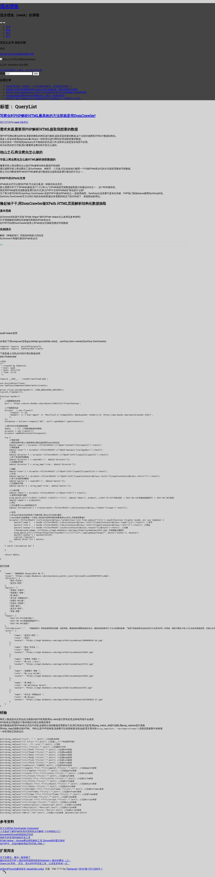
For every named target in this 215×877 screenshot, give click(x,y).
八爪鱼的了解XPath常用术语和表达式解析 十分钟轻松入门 (30, 831)
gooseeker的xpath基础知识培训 (16, 834)
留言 (8, 33)
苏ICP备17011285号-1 (91, 869)
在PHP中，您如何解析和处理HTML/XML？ (22, 843)
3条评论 (24, 122)
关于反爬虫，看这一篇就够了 (15, 857)
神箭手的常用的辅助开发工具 (15, 837)
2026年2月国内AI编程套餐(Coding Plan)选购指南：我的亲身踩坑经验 (42, 89)
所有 (8, 30)
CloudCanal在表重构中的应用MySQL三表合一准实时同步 (35, 95)
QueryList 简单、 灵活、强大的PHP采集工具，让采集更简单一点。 (35, 863)
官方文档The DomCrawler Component (19, 828)
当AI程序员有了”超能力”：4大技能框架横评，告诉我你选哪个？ (39, 86)
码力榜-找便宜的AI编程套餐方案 (16, 54)
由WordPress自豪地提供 (13, 869)
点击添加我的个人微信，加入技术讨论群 (21, 70)
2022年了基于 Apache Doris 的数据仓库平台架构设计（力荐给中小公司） (44, 98)
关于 (8, 36)
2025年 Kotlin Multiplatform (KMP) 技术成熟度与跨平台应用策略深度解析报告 (46, 92)
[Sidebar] (1, 22)
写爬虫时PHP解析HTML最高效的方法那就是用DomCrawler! (48, 115)
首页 (8, 27)
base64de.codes (35, 869)
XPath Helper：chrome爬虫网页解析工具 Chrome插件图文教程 (32, 840)
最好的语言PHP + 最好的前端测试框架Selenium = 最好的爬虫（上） (35, 860)
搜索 (2, 73)
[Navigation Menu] (4, 22)
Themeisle (71, 869)
